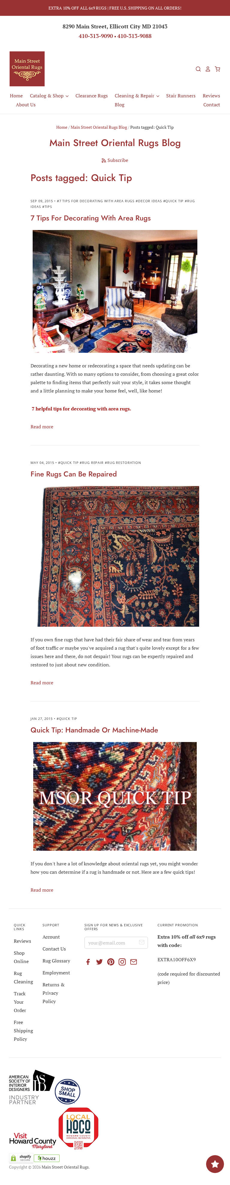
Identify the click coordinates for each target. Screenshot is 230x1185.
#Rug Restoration (123, 462)
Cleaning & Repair (135, 95)
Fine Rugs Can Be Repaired (74, 474)
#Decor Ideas (149, 201)
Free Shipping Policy (23, 1030)
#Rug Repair (92, 462)
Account (51, 936)
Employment (56, 972)
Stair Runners (181, 95)
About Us (26, 104)
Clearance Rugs (91, 95)
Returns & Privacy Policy (54, 993)
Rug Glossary (56, 960)
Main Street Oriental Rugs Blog (99, 127)
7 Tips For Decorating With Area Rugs (91, 218)
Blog (119, 104)
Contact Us (54, 948)
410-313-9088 (134, 35)
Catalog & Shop (47, 95)
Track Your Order (20, 1002)
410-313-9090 (96, 35)
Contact (211, 104)
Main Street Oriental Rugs (65, 1167)
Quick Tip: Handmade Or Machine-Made (94, 730)
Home (16, 95)
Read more (42, 426)
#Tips (47, 206)
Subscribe (118, 160)
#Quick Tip (173, 201)
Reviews (211, 95)
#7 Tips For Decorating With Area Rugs (96, 201)
